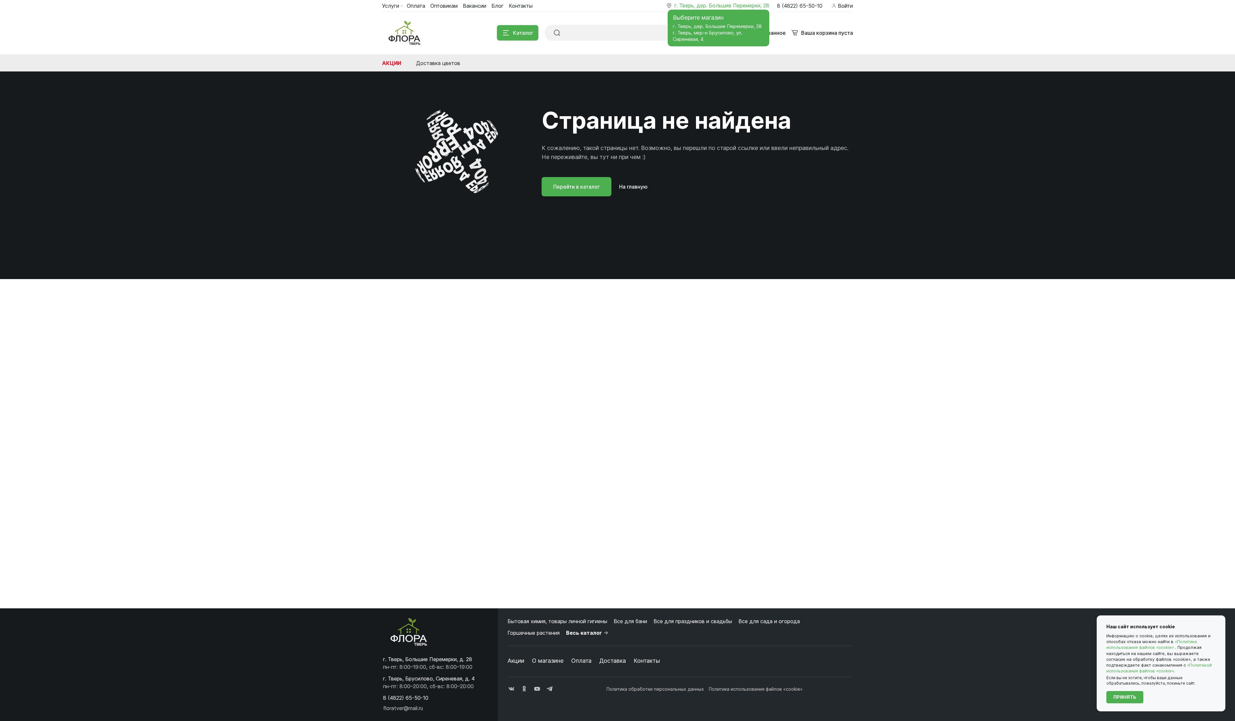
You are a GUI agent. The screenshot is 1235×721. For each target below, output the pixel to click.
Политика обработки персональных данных (655, 689)
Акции (391, 63)
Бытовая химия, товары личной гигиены (557, 621)
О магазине (547, 660)
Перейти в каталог (576, 186)
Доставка (612, 660)
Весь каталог (584, 633)
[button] (405, 698)
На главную (633, 186)
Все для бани (630, 621)
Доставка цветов (438, 63)
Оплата (581, 660)
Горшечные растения (534, 633)
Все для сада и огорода (769, 621)
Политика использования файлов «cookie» (756, 689)
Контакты (647, 660)
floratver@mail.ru (403, 708)
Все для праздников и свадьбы (693, 621)
